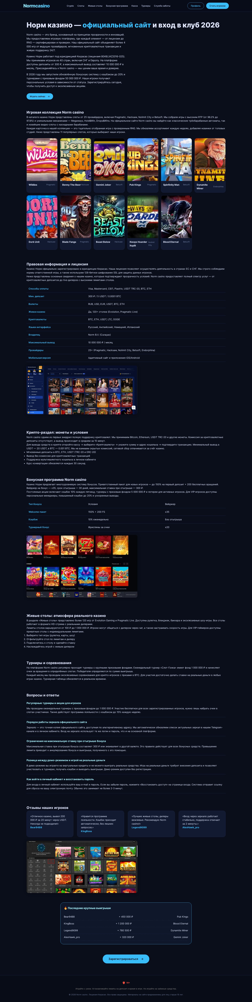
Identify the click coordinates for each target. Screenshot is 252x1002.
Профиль (196, 6)
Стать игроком (217, 6)
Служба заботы (162, 6)
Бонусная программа (117, 6)
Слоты (80, 6)
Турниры (145, 6)
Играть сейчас (40, 96)
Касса (135, 6)
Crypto (70, 6)
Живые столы (95, 6)
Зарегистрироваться (126, 959)
